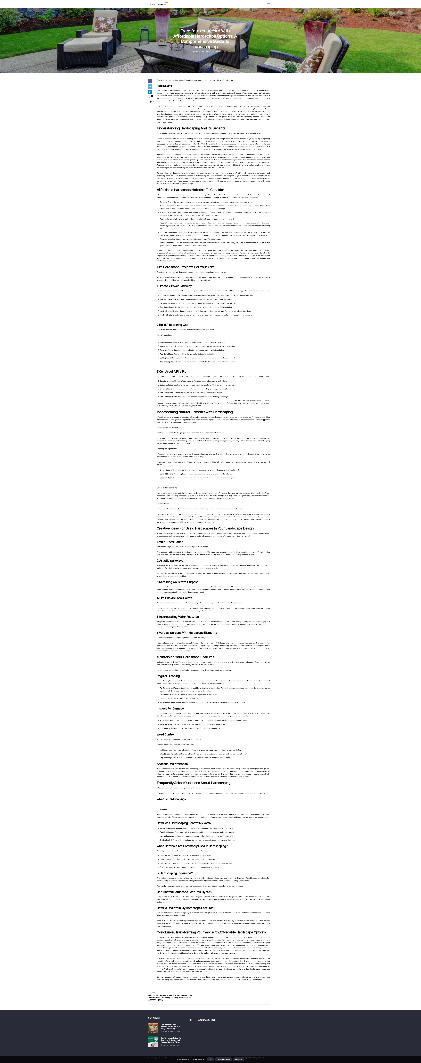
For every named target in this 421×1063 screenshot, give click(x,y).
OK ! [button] (210, 1059)
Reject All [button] (238, 1059)
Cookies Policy (200, 1059)
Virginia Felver (196, 51)
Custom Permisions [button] (223, 1059)
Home (152, 4)
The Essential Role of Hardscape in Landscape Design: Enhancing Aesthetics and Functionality (172, 1026)
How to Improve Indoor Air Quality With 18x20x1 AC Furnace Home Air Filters (171, 1040)
